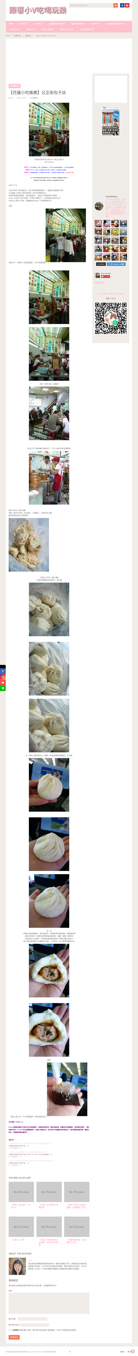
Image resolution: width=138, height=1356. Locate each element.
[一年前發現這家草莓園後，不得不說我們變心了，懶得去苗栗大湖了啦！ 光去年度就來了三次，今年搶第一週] (106, 248)
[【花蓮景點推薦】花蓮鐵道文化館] (76, 1227)
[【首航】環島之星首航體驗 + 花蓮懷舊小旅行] (76, 1192)
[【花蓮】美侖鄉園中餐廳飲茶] (49, 1192)
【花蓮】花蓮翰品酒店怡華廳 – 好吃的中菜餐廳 (48, 1242)
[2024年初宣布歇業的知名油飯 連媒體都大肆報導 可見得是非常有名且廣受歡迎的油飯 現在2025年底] (98, 256)
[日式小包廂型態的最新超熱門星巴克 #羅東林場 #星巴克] (98, 231)
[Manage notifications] (133, 1351)
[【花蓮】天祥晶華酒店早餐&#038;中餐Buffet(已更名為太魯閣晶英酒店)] (50, 1162)
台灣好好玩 (14, 29)
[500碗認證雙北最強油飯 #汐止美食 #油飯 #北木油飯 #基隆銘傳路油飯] (115, 231)
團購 (11, 24)
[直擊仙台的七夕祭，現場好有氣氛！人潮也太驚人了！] (98, 223)
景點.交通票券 (48, 29)
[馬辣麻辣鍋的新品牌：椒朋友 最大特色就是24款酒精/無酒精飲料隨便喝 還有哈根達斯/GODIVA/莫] (115, 256)
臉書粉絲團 (99, 282)
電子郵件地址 (14, 1325)
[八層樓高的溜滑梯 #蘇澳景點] (106, 231)
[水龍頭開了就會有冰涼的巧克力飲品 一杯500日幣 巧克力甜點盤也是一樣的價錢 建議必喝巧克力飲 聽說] (123, 256)
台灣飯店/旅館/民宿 (114, 24)
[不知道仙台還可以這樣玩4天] (115, 223)
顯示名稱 (12, 1319)
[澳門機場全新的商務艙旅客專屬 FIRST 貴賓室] (123, 231)
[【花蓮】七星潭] (21, 1227)
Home (8, 36)
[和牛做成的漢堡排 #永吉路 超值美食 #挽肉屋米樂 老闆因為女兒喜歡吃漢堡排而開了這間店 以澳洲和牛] (106, 256)
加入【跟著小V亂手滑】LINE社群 (111, 294)
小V (12, 98)
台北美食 (95, 24)
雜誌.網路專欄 (77, 24)
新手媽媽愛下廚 (86, 29)
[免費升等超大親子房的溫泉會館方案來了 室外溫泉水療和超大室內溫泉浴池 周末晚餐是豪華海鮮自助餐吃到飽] (115, 240)
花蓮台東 (28, 36)
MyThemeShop (50, 1352)
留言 (11, 1291)
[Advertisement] (69, 57)
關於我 (130, 1352)
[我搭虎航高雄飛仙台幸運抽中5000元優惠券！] (123, 223)
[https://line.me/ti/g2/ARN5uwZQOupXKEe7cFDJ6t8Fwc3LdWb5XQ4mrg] (3, 688)
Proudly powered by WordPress (17, 1352)
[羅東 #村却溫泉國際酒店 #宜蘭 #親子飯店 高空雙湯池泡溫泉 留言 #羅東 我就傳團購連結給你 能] (98, 248)
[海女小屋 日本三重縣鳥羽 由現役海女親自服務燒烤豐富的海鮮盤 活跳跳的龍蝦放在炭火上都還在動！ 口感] (123, 248)
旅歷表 (122, 1352)
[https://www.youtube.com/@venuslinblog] (3, 682)
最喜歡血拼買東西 (57, 24)
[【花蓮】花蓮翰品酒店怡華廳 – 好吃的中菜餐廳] (49, 1227)
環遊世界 (30, 29)
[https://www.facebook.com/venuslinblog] (3, 671)
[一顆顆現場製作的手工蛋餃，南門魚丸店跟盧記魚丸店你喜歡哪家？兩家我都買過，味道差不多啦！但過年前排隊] (123, 240)
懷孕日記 (23, 24)
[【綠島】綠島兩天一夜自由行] (21, 1192)
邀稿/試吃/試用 (66, 29)
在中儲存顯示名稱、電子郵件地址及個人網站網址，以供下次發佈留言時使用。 (44, 1330)
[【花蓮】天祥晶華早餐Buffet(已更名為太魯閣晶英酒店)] (50, 1154)
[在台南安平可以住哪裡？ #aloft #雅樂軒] (98, 240)
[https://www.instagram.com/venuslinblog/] (3, 677)
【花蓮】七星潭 (17, 1240)
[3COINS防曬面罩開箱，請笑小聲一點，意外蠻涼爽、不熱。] (106, 223)
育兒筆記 (38, 24)
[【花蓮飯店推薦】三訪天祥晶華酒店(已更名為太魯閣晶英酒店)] (50, 1145)
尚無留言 (35, 98)
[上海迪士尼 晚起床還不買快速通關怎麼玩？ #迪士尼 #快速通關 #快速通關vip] (106, 240)
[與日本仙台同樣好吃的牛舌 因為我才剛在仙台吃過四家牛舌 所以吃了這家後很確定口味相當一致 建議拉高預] (115, 248)
